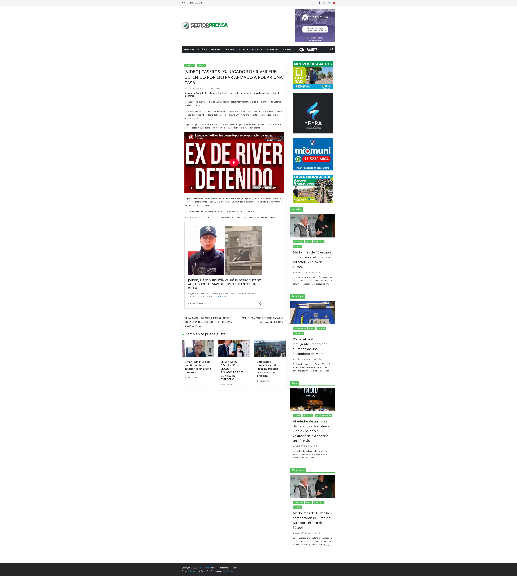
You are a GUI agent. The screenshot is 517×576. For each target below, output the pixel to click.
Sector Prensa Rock (323, 415)
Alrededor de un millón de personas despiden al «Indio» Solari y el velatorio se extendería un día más (312, 431)
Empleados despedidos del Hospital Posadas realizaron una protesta (268, 369)
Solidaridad (272, 49)
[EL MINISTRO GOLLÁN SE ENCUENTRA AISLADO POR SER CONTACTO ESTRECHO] (234, 342)
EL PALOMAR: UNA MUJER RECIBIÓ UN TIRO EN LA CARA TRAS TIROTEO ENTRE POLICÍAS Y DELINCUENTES (208, 322)
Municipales (318, 242)
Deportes (257, 49)
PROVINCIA (189, 49)
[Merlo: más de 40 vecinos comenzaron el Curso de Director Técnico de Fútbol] (312, 225)
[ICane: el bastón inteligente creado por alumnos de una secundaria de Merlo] (312, 312)
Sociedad (230, 49)
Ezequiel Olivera (317, 359)
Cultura (243, 49)
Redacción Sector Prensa (211, 88)
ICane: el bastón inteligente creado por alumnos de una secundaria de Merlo (310, 346)
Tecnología (298, 333)
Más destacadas (300, 329)
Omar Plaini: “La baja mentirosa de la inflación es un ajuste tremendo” (197, 367)
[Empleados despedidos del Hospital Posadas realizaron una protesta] (270, 342)
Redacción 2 (312, 446)
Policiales (216, 49)
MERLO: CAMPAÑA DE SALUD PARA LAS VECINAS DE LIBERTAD (262, 320)
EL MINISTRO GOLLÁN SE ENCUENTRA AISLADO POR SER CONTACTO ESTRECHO (232, 370)
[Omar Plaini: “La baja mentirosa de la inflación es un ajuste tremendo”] (198, 342)
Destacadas (190, 65)
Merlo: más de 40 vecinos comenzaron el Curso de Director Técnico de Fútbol (312, 259)
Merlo (308, 242)
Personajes (288, 49)
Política (202, 49)
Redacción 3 (315, 272)
